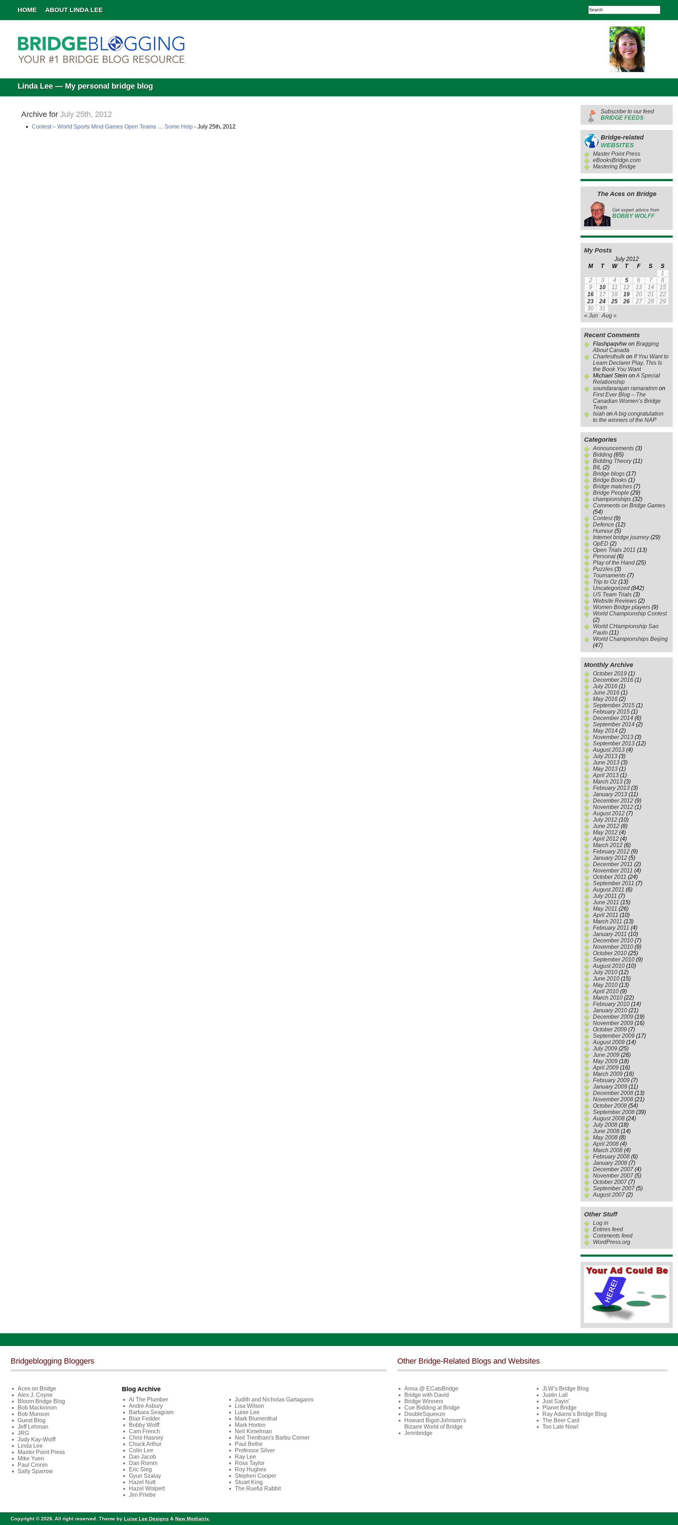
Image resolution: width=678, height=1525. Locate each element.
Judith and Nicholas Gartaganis (274, 1399)
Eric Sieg (140, 1469)
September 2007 (614, 1188)
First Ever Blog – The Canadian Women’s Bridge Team (627, 401)
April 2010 (606, 991)
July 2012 (605, 820)
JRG (23, 1433)
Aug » (609, 315)
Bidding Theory (612, 461)
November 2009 (613, 1023)
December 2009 (613, 1017)
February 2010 (611, 1004)
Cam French (144, 1431)
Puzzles (603, 569)
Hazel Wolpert (147, 1488)
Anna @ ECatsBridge (431, 1389)
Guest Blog (32, 1420)
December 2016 (613, 680)
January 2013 (610, 794)
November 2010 (613, 947)
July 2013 (605, 756)
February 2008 (611, 1157)
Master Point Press (616, 154)
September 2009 (614, 1036)
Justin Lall (555, 1395)
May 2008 (605, 1137)
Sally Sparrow (35, 1471)
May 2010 (605, 985)
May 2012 (605, 832)
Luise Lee (247, 1412)
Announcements (613, 448)
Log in (600, 1223)
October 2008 (610, 1106)
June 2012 (606, 826)
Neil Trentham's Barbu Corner (272, 1438)
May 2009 (605, 1061)
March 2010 (608, 998)
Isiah (599, 414)
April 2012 (606, 839)
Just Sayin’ (556, 1401)
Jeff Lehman (33, 1427)
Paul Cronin (33, 1465)
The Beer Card (560, 1420)
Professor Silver (255, 1450)
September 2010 (614, 960)
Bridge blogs (609, 474)
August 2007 (609, 1195)
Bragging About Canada (626, 347)
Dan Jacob (142, 1457)
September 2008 (614, 1112)
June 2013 (606, 762)
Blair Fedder (144, 1419)
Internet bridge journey (621, 537)
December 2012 (613, 801)
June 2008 (606, 1131)
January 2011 (610, 934)
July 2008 (605, 1125)
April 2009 (606, 1068)
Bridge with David (426, 1395)
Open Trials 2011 (614, 550)
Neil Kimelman (253, 1431)
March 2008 (608, 1150)
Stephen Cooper (255, 1476)
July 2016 (605, 686)
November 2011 (613, 871)
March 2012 (608, 845)
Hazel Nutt (142, 1482)
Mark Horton (250, 1425)
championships (612, 499)
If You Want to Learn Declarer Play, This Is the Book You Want (630, 362)
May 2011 (605, 909)
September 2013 (614, 743)
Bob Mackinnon (37, 1408)
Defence (603, 525)
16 (590, 294)
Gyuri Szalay (145, 1476)
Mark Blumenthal (256, 1419)
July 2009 (605, 1049)
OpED (600, 544)
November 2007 (613, 1176)
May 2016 (605, 699)
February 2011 (611, 928)
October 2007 (610, 1182)
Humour (603, 531)
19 (626, 294)
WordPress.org (611, 1242)
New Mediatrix (192, 1518)
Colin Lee (141, 1450)
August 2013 (609, 750)
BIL (597, 467)
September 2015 (614, 705)
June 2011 (606, 902)
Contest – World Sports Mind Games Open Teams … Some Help (112, 127)
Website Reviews (615, 601)
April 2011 (605, 915)
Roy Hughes (250, 1469)
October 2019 (610, 674)
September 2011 (613, 883)
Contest (602, 518)
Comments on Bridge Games (629, 505)
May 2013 (605, 769)
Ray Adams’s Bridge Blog (574, 1414)
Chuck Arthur (145, 1444)
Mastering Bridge (614, 166)
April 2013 (606, 775)
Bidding (602, 455)
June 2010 (606, 979)
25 (614, 301)
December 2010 (613, 940)
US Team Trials (612, 594)
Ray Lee (245, 1457)
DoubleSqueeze (424, 1414)
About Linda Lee (74, 9)
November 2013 (613, 737)
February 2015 (611, 712)
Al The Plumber (148, 1399)
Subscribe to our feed (627, 114)
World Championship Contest (630, 613)
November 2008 (613, 1099)
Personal (604, 556)
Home (27, 9)
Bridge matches (612, 486)
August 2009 (609, 1042)
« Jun (591, 315)
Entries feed (608, 1229)
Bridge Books (610, 480)
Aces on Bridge (37, 1389)
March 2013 (608, 782)
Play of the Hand (614, 563)
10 (602, 287)
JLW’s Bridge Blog (565, 1389)
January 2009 (610, 1087)
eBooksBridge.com (617, 160)
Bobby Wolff (144, 1425)
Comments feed (612, 1236)
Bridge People (611, 493)
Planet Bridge (559, 1408)
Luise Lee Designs (146, 1518)
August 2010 (609, 966)
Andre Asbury (146, 1406)
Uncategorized (611, 588)
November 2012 (613, 807)
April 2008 (606, 1144)
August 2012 (609, 813)
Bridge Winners (423, 1401)
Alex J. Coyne (35, 1395)
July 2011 (605, 896)
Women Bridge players (621, 607)
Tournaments (609, 575)
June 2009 (606, 1055)
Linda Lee (30, 1446)
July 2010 (605, 972)
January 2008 (610, 1163)
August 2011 (608, 890)
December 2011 (613, 864)
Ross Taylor (249, 1463)
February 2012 (611, 851)
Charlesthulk (609, 356)
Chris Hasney (146, 1438)
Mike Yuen (31, 1458)
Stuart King (249, 1482)
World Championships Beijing (630, 639)
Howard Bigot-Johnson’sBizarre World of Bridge (435, 1423)
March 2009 (608, 1074)
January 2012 (610, 858)
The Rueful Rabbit (258, 1488)
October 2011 (609, 877)
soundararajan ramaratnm (625, 388)
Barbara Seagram (151, 1412)
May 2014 (605, 731)
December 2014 (613, 718)
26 (626, 301)
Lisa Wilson (249, 1406)
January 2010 (610, 1010)
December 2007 (613, 1169)
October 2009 (610, 1029)
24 (602, 301)
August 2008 (609, 1118)
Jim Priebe (142, 1495)
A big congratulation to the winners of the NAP (628, 417)
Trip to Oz (605, 582)
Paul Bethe (249, 1444)
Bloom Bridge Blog (41, 1401)
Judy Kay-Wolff (36, 1439)
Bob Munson (33, 1414)
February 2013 (611, 788)
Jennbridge (418, 1433)
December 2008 (613, 1093)
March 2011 (607, 921)
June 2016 (606, 693)
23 (590, 301)
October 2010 (610, 953)
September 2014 (614, 724)
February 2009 (611, 1080)
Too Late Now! (560, 1427)
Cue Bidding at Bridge (432, 1408)
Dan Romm (143, 1463)
